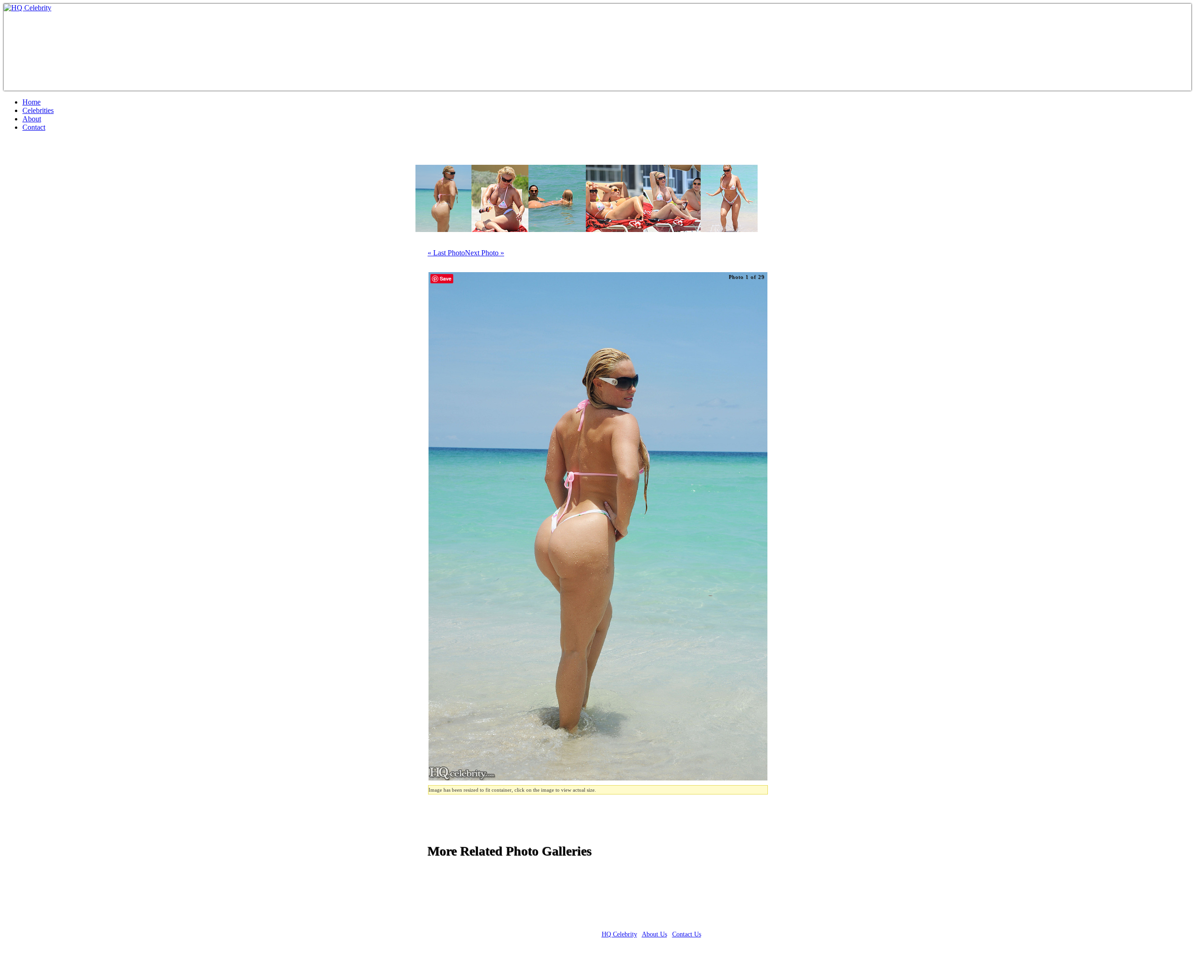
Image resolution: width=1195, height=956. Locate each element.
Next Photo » (484, 253)
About (31, 119)
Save (445, 278)
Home (31, 102)
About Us (654, 934)
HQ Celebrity (619, 934)
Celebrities (38, 110)
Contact (33, 127)
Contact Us (686, 934)
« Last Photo (446, 253)
